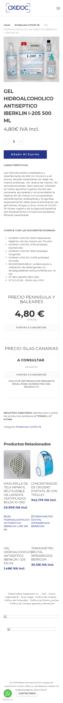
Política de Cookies (45, 597)
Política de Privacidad (16, 600)
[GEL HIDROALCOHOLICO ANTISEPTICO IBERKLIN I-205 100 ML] (17, 529)
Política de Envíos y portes (44, 600)
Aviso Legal (27, 597)
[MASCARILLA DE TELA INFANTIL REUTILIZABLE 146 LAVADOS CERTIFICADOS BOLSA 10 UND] (17, 464)
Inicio (7, 25)
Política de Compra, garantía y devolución (32, 603)
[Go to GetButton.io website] (8, 700)
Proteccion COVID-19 (27, 25)
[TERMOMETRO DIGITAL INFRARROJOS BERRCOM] (44, 529)
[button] (58, 8)
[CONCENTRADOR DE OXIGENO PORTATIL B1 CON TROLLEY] (44, 464)
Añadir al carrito (25, 154)
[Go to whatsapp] (8, 693)
